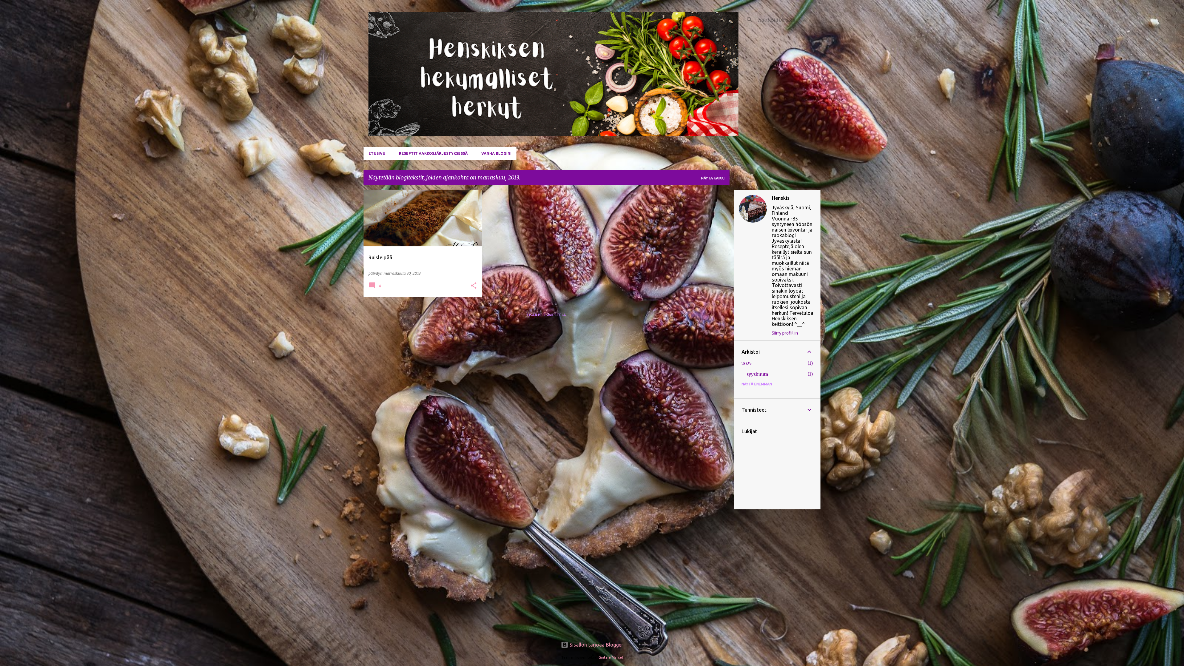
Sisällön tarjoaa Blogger (595, 645)
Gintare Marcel (610, 657)
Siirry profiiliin (785, 333)
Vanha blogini (496, 153)
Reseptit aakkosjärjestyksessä (433, 153)
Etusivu (376, 153)
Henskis (781, 198)
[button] (473, 286)
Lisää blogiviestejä (546, 315)
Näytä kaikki (713, 178)
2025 (747, 363)
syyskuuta (757, 374)
